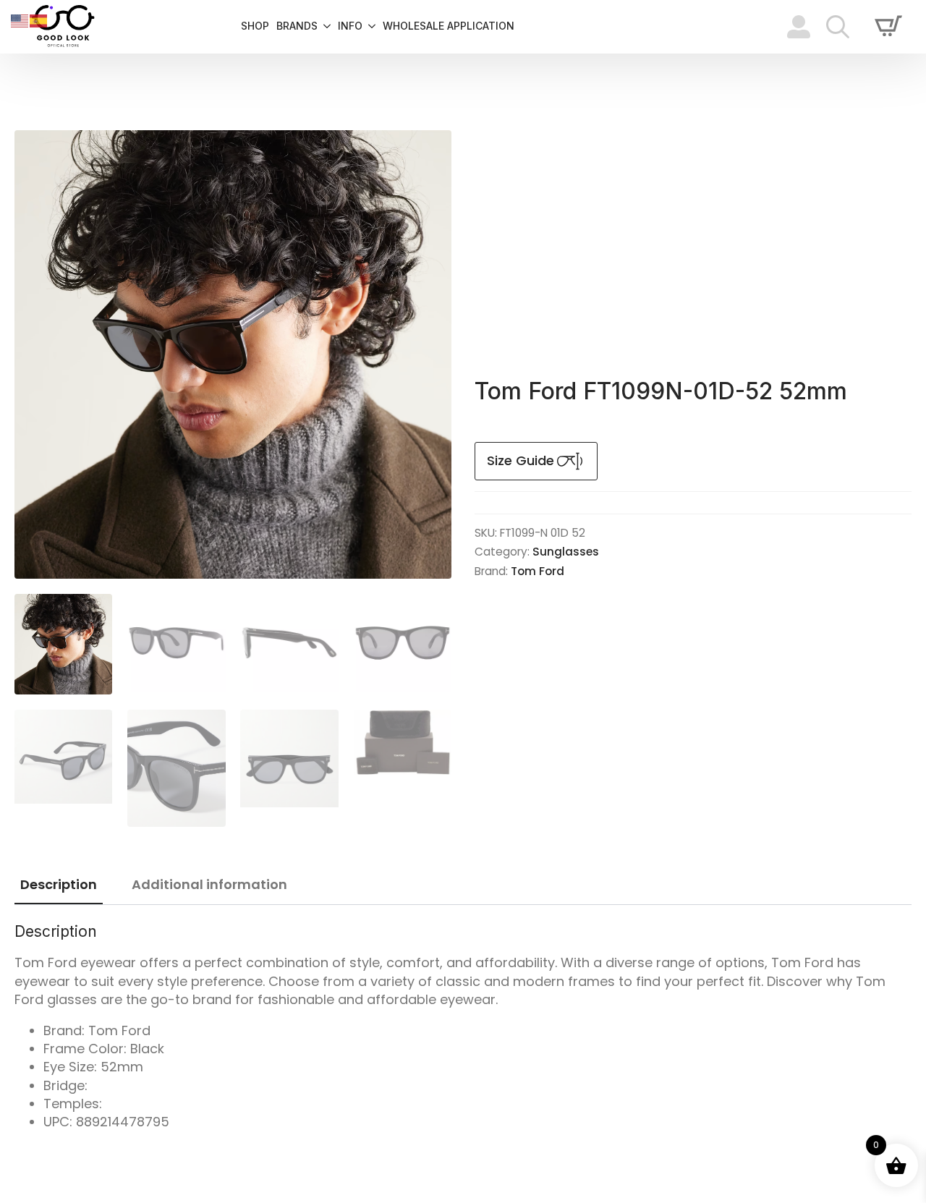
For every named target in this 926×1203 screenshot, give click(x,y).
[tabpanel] (463, 1026)
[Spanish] (39, 20)
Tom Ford (537, 571)
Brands (297, 26)
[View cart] (888, 27)
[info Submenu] (368, 27)
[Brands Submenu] (324, 27)
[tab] (58, 885)
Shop (255, 26)
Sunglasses (565, 551)
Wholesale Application (448, 26)
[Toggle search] (838, 27)
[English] (20, 20)
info (350, 26)
